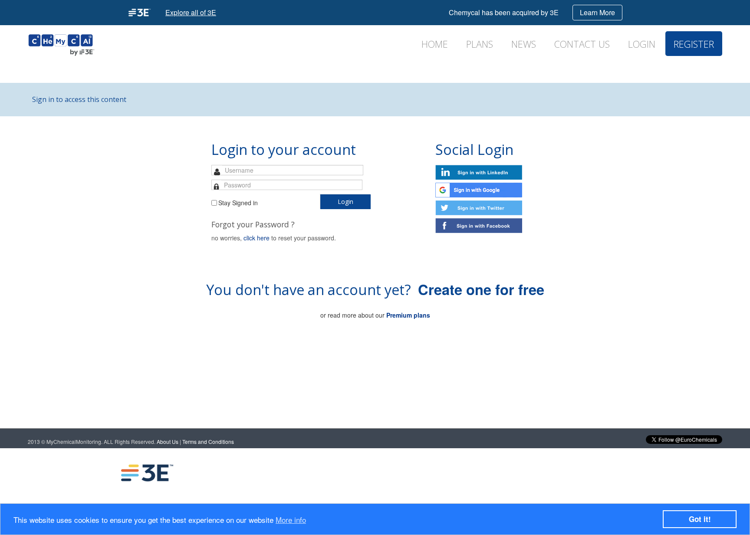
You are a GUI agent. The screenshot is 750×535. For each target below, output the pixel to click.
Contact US (582, 44)
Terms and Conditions (208, 441)
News (523, 44)
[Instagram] (605, 473)
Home (434, 44)
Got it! (700, 519)
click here (256, 237)
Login (641, 44)
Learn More (597, 12)
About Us (167, 441)
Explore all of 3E (190, 12)
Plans (479, 44)
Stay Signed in (238, 202)
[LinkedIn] (536, 473)
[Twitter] (570, 473)
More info (291, 519)
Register (694, 44)
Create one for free (481, 289)
